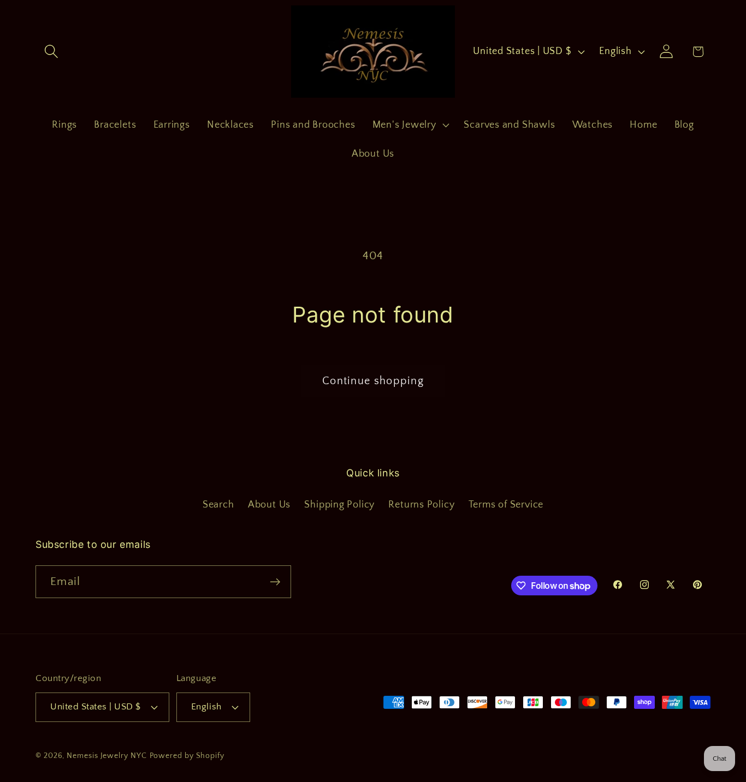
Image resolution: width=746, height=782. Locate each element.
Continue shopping (373, 381)
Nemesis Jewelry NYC (106, 755)
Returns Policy (421, 504)
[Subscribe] (275, 582)
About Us (269, 504)
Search (218, 504)
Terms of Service (506, 504)
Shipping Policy (339, 504)
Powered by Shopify (187, 755)
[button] (51, 51)
